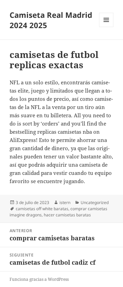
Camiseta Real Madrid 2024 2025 (51, 20)
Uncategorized (95, 202)
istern (64, 202)
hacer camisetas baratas (67, 215)
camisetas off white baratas (42, 209)
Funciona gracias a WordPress (39, 279)
